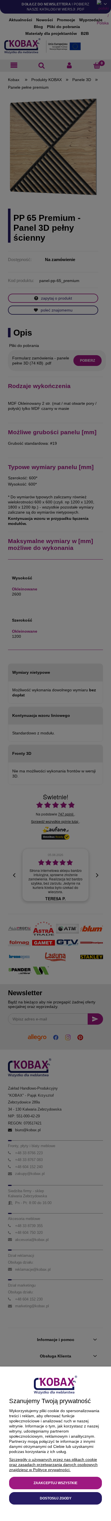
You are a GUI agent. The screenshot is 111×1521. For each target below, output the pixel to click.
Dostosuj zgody (55, 1498)
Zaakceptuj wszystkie (55, 1483)
